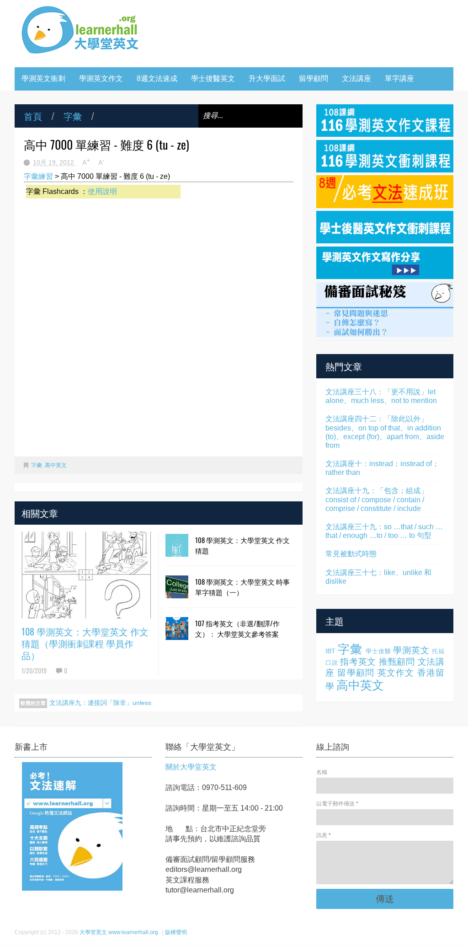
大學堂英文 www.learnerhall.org (120, 932)
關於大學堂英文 (191, 767)
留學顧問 (313, 78)
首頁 (33, 116)
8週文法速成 (157, 78)
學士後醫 (378, 651)
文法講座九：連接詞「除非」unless (100, 702)
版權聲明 (176, 932)
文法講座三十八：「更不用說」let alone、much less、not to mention (381, 396)
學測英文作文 (101, 78)
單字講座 (399, 78)
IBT (330, 651)
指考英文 (358, 661)
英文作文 (396, 672)
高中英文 (56, 465)
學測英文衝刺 (43, 78)
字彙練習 (38, 176)
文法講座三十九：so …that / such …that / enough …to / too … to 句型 (384, 531)
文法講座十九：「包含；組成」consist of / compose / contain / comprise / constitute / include (376, 499)
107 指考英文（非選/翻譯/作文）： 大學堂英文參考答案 (237, 628)
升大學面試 (267, 78)
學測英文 (411, 650)
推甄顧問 (397, 661)
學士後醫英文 (213, 78)
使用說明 (102, 191)
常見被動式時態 (351, 554)
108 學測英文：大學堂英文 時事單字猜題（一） (242, 586)
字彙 (73, 116)
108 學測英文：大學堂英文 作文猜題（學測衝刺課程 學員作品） (85, 643)
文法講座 (356, 78)
